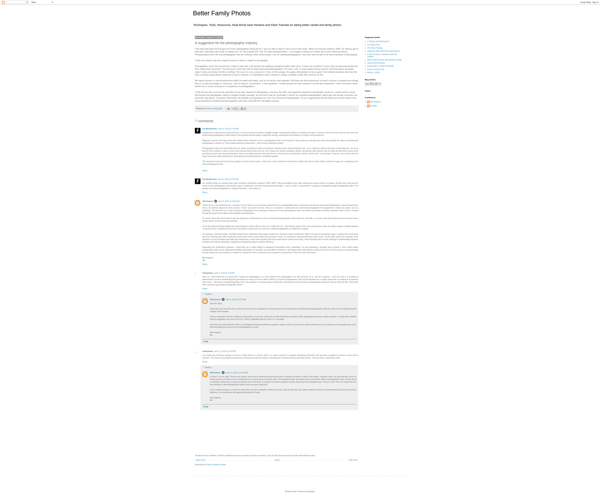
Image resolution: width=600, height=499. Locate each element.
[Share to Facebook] (242, 108)
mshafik (373, 106)
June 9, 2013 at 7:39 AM (224, 273)
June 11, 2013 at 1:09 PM (224, 351)
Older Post (353, 460)
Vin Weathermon (209, 129)
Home (277, 460)
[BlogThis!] (236, 108)
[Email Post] (228, 108)
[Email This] (233, 108)
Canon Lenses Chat (375, 69)
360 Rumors (207, 201)
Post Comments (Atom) (216, 465)
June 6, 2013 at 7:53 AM (228, 179)
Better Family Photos (222, 13)
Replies (208, 294)
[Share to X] (239, 108)
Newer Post (200, 460)
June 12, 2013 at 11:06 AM (236, 373)
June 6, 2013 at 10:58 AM (229, 201)
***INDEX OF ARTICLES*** (378, 41)
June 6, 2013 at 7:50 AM (228, 129)
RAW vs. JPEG (373, 72)
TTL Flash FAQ (373, 45)
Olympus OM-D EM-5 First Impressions (383, 51)
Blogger (311, 491)
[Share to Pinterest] (245, 108)
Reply (204, 171)
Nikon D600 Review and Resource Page (384, 60)
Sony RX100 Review (376, 63)
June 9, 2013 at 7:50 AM (235, 299)
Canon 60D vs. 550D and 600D (380, 66)
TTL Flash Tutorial (374, 48)
